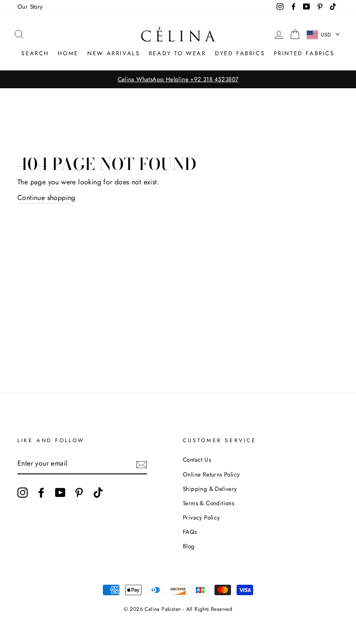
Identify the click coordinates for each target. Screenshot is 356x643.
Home (68, 53)
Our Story (30, 6)
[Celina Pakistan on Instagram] (22, 492)
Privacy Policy (201, 517)
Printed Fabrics (304, 53)
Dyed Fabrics (240, 53)
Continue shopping (46, 198)
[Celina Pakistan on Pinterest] (79, 492)
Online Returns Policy (211, 474)
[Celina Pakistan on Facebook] (41, 492)
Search (35, 53)
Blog (189, 546)
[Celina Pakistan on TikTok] (98, 492)
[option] (178, 79)
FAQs (190, 531)
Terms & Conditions (208, 503)
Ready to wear (177, 53)
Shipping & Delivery (210, 488)
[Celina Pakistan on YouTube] (60, 492)
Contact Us (197, 459)
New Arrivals (113, 53)
